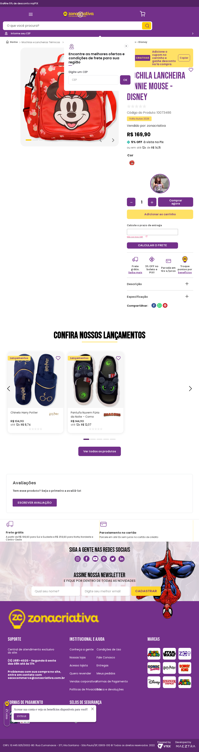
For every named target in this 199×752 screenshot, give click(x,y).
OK (125, 80)
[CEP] (152, 229)
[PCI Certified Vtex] (76, 717)
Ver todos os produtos (99, 451)
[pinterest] (165, 306)
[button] (132, 162)
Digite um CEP (78, 72)
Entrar (21, 716)
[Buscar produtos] (147, 25)
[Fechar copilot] (92, 709)
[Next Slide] (33, 3)
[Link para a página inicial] (12, 42)
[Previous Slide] (4, 3)
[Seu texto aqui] (78, 559)
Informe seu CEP (21, 33)
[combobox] (77, 25)
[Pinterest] (104, 559)
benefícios (185, 272)
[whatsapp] (159, 306)
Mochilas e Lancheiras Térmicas (41, 42)
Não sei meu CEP (135, 237)
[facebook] (153, 306)
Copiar (184, 57)
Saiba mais (135, 272)
